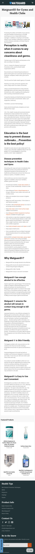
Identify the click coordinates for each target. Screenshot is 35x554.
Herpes (3, 497)
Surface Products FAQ (7, 508)
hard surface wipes (24, 209)
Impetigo (4, 495)
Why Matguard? (6, 511)
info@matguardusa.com (8, 528)
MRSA (3, 490)
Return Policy (5, 513)
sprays (25, 237)
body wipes (12, 209)
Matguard (7, 552)
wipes (25, 226)
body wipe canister (24, 184)
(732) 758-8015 (6, 531)
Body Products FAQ (7, 506)
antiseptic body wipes (17, 237)
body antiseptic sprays (15, 226)
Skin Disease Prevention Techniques (11, 487)
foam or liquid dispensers (21, 190)
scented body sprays (19, 204)
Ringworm (4, 492)
